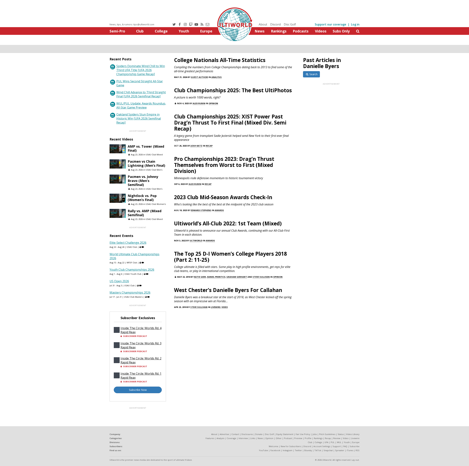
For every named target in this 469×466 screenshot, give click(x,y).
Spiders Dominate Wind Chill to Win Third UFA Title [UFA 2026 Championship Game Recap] (140, 70)
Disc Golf (290, 24)
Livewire (215, 307)
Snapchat (328, 450)
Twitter (298, 450)
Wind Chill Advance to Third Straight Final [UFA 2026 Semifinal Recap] (141, 94)
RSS (357, 450)
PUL (333, 442)
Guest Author (199, 77)
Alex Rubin (199, 103)
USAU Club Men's (154, 169)
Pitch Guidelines (327, 434)
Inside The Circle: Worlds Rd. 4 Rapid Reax (141, 330)
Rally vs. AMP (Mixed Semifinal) (144, 213)
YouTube (263, 450)
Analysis (216, 77)
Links (252, 438)
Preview (298, 438)
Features (210, 438)
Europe (206, 31)
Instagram (287, 450)
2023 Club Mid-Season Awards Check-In (223, 197)
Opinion (213, 103)
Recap (209, 145)
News (260, 31)
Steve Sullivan (261, 276)
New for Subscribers (291, 446)
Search (313, 74)
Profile (308, 438)
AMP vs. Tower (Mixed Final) (146, 148)
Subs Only (341, 31)
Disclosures (247, 434)
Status (341, 434)
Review (336, 438)
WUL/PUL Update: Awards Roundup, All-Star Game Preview (141, 105)
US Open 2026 (119, 281)
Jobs (315, 434)
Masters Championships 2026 (130, 292)
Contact (235, 434)
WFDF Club (132, 262)
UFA (326, 442)
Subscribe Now (138, 390)
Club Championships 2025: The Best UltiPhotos (233, 90)
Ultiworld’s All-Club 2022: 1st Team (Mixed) (228, 223)
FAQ (345, 446)
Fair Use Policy (303, 434)
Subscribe (354, 446)
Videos (320, 31)
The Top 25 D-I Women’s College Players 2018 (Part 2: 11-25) (230, 256)
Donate (259, 434)
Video (224, 307)
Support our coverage (330, 24)
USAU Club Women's (156, 204)
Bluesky (308, 450)
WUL (339, 442)
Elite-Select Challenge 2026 (128, 243)
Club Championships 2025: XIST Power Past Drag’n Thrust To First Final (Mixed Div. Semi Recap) (230, 122)
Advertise (224, 434)
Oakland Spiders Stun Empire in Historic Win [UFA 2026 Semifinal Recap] (138, 118)
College (161, 31)
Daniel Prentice (216, 276)
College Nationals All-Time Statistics (219, 59)
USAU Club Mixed (154, 154)
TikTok (317, 450)
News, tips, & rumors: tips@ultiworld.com (132, 24)
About (263, 24)
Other (279, 438)
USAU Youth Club (132, 274)
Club (140, 31)
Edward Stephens (201, 210)
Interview (243, 438)
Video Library (352, 434)
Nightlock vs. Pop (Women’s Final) (142, 197)
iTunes (350, 450)
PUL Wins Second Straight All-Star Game (139, 83)
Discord (275, 24)
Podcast (288, 438)
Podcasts (301, 31)
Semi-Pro (117, 31)
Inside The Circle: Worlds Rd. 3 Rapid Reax (141, 345)
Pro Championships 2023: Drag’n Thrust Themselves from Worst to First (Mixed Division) (224, 164)
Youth (184, 31)
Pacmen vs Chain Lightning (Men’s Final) (146, 163)
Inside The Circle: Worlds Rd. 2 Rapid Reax (141, 360)
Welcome (273, 446)
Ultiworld (196, 240)
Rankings (279, 31)
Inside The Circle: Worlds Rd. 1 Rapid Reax (141, 376)
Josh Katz (196, 145)
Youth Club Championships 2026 (132, 270)
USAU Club (132, 247)
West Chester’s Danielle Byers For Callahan (228, 289)
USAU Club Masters (133, 296)
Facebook (275, 450)
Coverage (231, 438)
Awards (219, 210)
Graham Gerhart (236, 276)
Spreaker (339, 450)
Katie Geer (200, 276)
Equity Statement (284, 434)
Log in (355, 24)
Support (337, 446)
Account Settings (321, 446)
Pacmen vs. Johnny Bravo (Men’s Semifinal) (143, 180)
